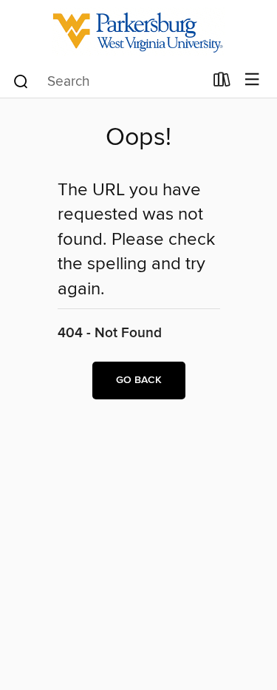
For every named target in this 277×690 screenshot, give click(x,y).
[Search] (21, 80)
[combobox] (108, 81)
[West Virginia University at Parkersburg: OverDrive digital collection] (138, 31)
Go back (139, 380)
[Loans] (222, 83)
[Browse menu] (252, 80)
